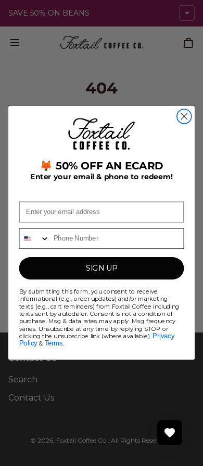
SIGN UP (101, 268)
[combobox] (34, 239)
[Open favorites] (169, 432)
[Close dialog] (184, 116)
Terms (53, 344)
